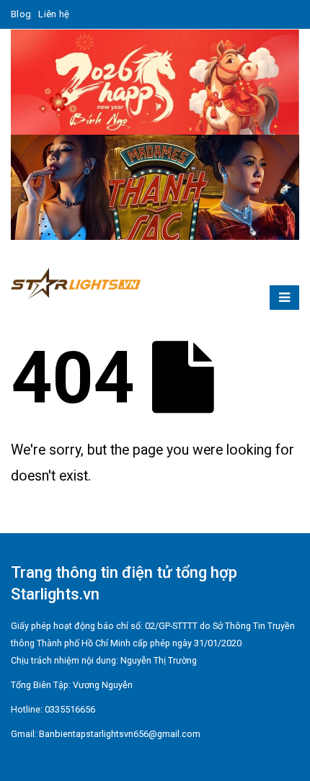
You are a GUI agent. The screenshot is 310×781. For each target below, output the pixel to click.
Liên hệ (53, 14)
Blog (21, 14)
